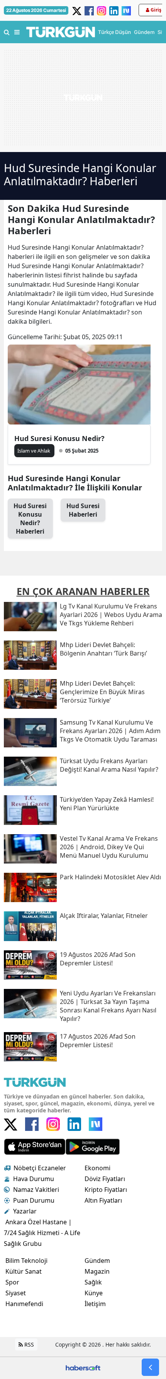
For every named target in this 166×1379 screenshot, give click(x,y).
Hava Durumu (33, 1179)
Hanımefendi (24, 1304)
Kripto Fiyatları (106, 1189)
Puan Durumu (33, 1200)
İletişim (95, 1304)
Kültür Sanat (23, 1271)
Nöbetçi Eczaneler (40, 1168)
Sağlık (93, 1282)
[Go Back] (150, 1367)
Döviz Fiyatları (105, 1179)
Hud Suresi (83, 510)
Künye (94, 1293)
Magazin (97, 1271)
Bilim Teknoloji (26, 1260)
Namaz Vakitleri (36, 1189)
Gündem (97, 1260)
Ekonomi (97, 1168)
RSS (28, 1344)
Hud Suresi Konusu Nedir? (59, 438)
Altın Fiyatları (103, 1200)
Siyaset (15, 1293)
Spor (12, 1282)
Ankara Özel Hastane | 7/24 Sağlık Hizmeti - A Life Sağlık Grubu (42, 1233)
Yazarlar (25, 1211)
